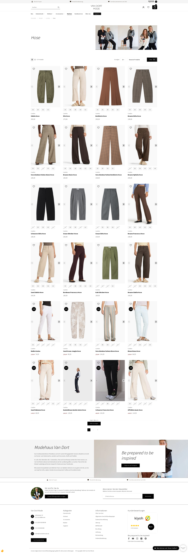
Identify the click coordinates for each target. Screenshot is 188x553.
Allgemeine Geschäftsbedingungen (105, 516)
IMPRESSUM (98, 526)
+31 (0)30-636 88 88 (40, 522)
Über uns (88, 14)
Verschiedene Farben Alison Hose (107, 351)
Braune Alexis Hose (70, 175)
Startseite (33, 18)
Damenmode (39, 14)
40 (43, 110)
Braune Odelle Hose (135, 292)
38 (38, 110)
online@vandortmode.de (42, 533)
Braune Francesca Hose (136, 234)
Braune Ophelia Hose (135, 175)
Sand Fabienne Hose (38, 410)
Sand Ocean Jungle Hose (72, 351)
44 (90, 168)
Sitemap (97, 523)
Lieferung (98, 532)
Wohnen (49, 14)
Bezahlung (98, 529)
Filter (150, 60)
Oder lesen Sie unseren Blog (135, 541)
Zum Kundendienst (38, 540)
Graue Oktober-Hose (70, 234)
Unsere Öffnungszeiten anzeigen (56, 496)
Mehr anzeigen (94, 423)
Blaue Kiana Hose (134, 351)
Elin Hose (66, 116)
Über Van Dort (99, 513)
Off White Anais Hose (135, 410)
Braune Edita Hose (134, 116)
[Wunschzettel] (148, 7)
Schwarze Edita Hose (38, 234)
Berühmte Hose (101, 116)
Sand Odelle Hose (37, 292)
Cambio (48, 18)
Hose (54, 18)
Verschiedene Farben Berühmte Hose (108, 175)
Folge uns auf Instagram (130, 465)
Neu (32, 14)
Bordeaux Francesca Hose (72, 292)
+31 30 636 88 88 (39, 528)
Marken (69, 14)
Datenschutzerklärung (101, 519)
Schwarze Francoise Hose (104, 410)
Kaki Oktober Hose (102, 292)
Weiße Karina (35, 351)
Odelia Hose (35, 116)
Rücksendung (99, 535)
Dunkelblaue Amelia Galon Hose (74, 410)
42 (48, 110)
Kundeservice (79, 14)
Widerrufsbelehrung (100, 538)
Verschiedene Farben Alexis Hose (42, 175)
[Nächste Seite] (97, 429)
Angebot (96, 14)
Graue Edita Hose (101, 234)
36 (33, 110)
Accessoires (59, 14)
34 (65, 110)
